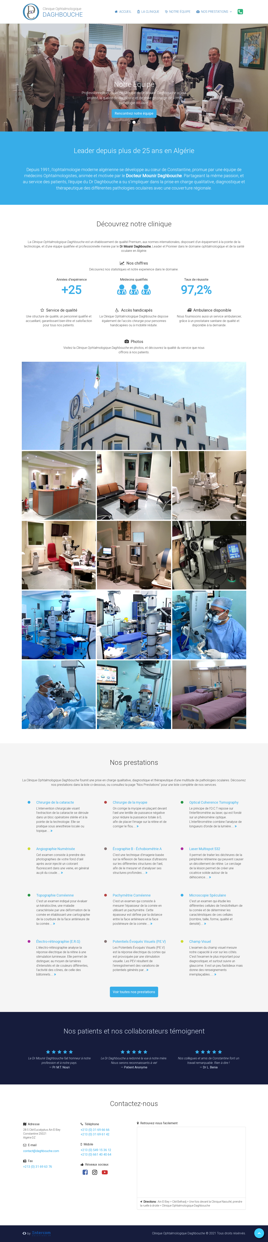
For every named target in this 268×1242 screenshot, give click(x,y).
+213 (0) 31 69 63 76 (37, 1167)
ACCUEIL (124, 12)
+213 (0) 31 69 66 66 (95, 1130)
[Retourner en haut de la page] (259, 1233)
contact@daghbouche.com (41, 1151)
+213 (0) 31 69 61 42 (95, 1134)
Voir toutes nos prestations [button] (134, 992)
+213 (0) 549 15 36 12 (96, 1150)
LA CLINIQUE (149, 12)
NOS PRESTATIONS (214, 12)
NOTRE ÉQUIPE (179, 12)
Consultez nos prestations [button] (134, 113)
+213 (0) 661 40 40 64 (96, 1154)
